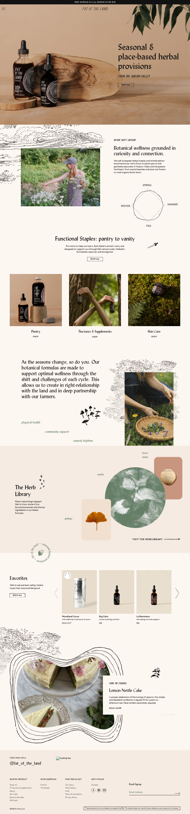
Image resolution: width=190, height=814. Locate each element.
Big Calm (103, 616)
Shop (36, 336)
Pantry (35, 331)
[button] (3, 8)
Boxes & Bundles (17, 797)
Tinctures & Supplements (95, 331)
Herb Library (70, 787)
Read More (115, 708)
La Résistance (143, 616)
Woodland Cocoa (70, 616)
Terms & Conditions (73, 794)
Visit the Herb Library (147, 539)
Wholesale (45, 787)
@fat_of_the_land (25, 763)
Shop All (94, 259)
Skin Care (154, 331)
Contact (94, 784)
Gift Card (13, 800)
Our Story (69, 784)
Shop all (125, 84)
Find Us (44, 784)
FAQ (67, 791)
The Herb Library (25, 490)
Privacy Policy (71, 797)
